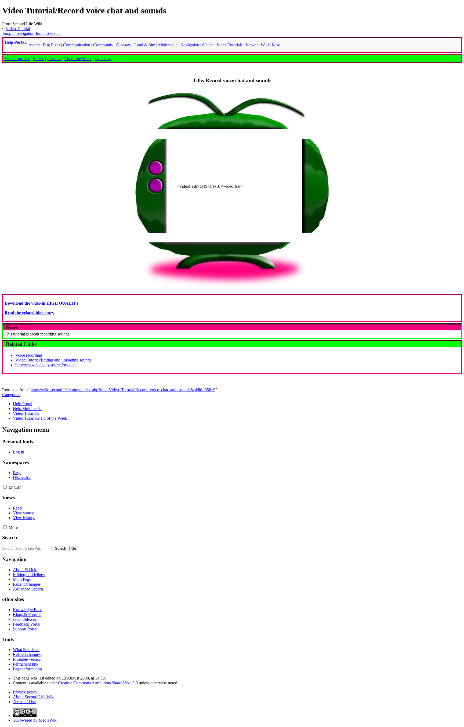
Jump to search (48, 33)
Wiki (265, 45)
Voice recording (28, 355)
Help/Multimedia (27, 408)
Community (103, 45)
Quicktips (103, 58)
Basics (38, 58)
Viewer (251, 45)
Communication (76, 45)
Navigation (189, 45)
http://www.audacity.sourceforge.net (46, 365)
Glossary (123, 45)
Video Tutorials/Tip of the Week (40, 418)
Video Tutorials (17, 58)
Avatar (34, 45)
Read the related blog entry (29, 313)
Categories (11, 394)
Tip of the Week (78, 58)
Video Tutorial (18, 28)
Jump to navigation (18, 33)
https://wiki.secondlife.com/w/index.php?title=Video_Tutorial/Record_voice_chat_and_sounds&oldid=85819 (123, 390)
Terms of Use (24, 701)
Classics (54, 58)
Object (207, 45)
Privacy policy (25, 692)
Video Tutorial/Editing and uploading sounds (53, 360)
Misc (276, 45)
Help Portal (15, 42)
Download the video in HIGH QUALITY (42, 303)
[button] (5, 487)
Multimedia (167, 45)
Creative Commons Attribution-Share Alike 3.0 (98, 683)
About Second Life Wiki (34, 697)
